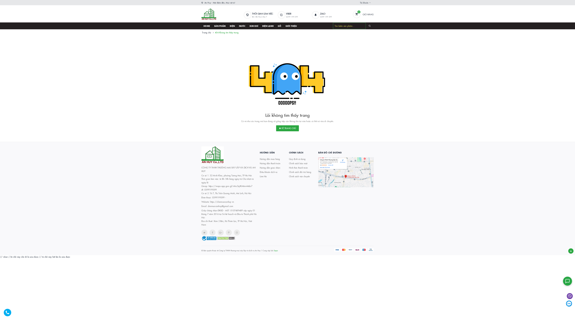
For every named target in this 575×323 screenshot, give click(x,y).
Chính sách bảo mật (298, 163)
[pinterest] (237, 233)
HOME (206, 26)
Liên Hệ (263, 176)
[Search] (370, 26)
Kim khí (254, 26)
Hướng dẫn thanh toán (270, 163)
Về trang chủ (288, 128)
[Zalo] (569, 304)
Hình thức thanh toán (298, 167)
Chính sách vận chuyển (299, 176)
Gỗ (279, 26)
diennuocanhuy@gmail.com (220, 206)
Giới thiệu (291, 26)
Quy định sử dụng (297, 158)
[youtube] (229, 233)
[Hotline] (9, 314)
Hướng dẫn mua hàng (270, 158)
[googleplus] (221, 233)
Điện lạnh (268, 26)
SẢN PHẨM (220, 26)
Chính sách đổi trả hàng (300, 171)
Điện (232, 26)
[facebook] (212, 233)
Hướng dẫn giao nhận (270, 167)
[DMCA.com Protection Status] (226, 237)
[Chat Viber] (570, 296)
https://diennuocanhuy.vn (222, 201)
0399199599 (218, 197)
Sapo (276, 250)
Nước (242, 26)
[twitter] (204, 233)
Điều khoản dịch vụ (268, 171)
